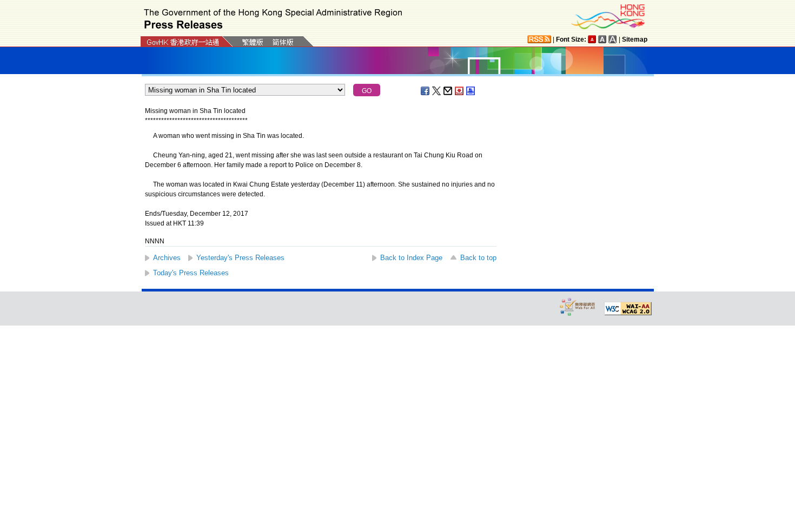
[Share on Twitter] (437, 91)
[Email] (448, 91)
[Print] (471, 91)
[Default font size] (592, 39)
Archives (167, 258)
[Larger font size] (602, 39)
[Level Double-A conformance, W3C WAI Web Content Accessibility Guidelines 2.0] (628, 309)
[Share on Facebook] (425, 91)
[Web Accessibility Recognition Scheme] (577, 306)
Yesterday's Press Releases (240, 258)
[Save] (460, 91)
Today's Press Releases (191, 273)
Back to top (478, 258)
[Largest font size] (612, 39)
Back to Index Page (411, 258)
